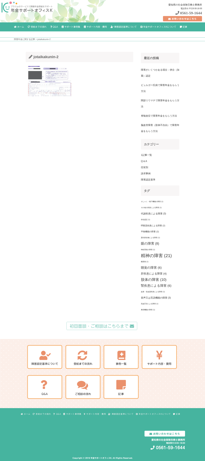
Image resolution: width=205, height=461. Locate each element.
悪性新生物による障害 (150, 237)
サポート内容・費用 (96, 27)
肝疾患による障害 (154, 273)
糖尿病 (144, 262)
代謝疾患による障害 (153, 213)
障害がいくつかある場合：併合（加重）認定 (160, 73)
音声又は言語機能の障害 (156, 297)
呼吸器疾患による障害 (153, 225)
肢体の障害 (153, 280)
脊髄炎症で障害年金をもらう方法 (159, 115)
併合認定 (145, 219)
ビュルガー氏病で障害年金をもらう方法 (160, 88)
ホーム (20, 27)
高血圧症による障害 (149, 304)
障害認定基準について (125, 27)
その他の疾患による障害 (151, 207)
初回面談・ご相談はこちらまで (100, 326)
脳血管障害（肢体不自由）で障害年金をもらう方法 (160, 128)
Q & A (144, 161)
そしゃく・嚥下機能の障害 (152, 201)
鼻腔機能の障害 (148, 310)
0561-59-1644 (190, 13)
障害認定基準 (148, 179)
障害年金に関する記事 (24, 39)
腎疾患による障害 (156, 285)
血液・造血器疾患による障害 (153, 292)
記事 (184, 27)
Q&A (55, 27)
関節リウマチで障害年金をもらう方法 (160, 103)
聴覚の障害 (151, 267)
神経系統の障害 (148, 249)
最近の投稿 (151, 58)
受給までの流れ (38, 27)
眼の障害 (150, 243)
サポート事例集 (72, 27)
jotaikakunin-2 (44, 39)
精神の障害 (156, 255)
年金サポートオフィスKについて (159, 27)
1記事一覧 (146, 155)
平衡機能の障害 (150, 231)
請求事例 (146, 173)
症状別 (144, 167)
